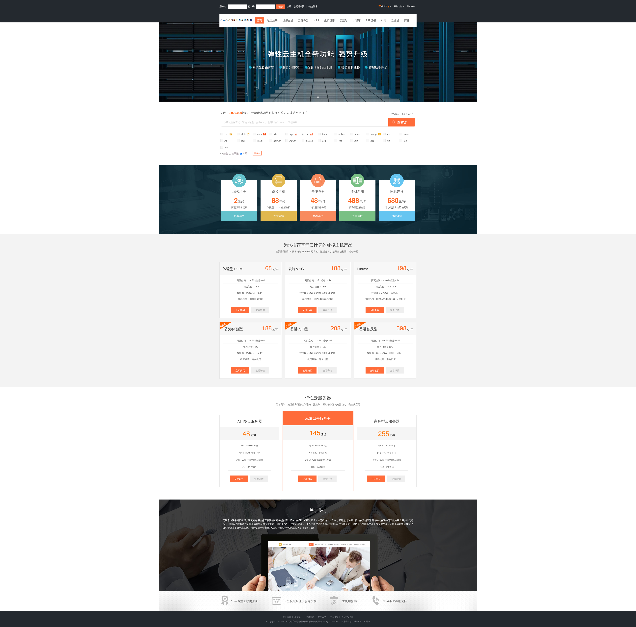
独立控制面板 (347, 616)
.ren (405, 140)
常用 (245, 153)
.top (226, 134)
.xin (226, 147)
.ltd (225, 140)
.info (340, 140)
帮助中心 (411, 6)
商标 (406, 20)
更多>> (257, 153)
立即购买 (240, 310)
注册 (289, 6)
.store (406, 134)
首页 (259, 20)
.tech (324, 134)
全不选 (235, 153)
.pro (372, 140)
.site (275, 134)
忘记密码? (299, 6)
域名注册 (272, 20)
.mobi (260, 140)
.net (389, 134)
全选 (225, 153)
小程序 (357, 20)
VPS (316, 20)
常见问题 (334, 616)
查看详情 (239, 216)
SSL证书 (371, 20)
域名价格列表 (407, 113)
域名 (239, 524)
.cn (307, 134)
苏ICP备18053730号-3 (359, 621)
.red (242, 140)
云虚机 (395, 20)
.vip (388, 140)
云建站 (344, 20)
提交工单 (322, 616)
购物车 (385, 6)
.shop (357, 134)
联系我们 (298, 616)
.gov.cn (309, 140)
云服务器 (303, 20)
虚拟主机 (288, 20)
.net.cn (292, 140)
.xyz (291, 134)
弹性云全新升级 (318, 62)
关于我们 (287, 616)
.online (341, 134)
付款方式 (310, 616)
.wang (373, 134)
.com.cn (277, 140)
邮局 (383, 20)
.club (243, 134)
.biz (356, 140)
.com (260, 134)
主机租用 (329, 20)
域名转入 (395, 113)
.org (324, 140)
